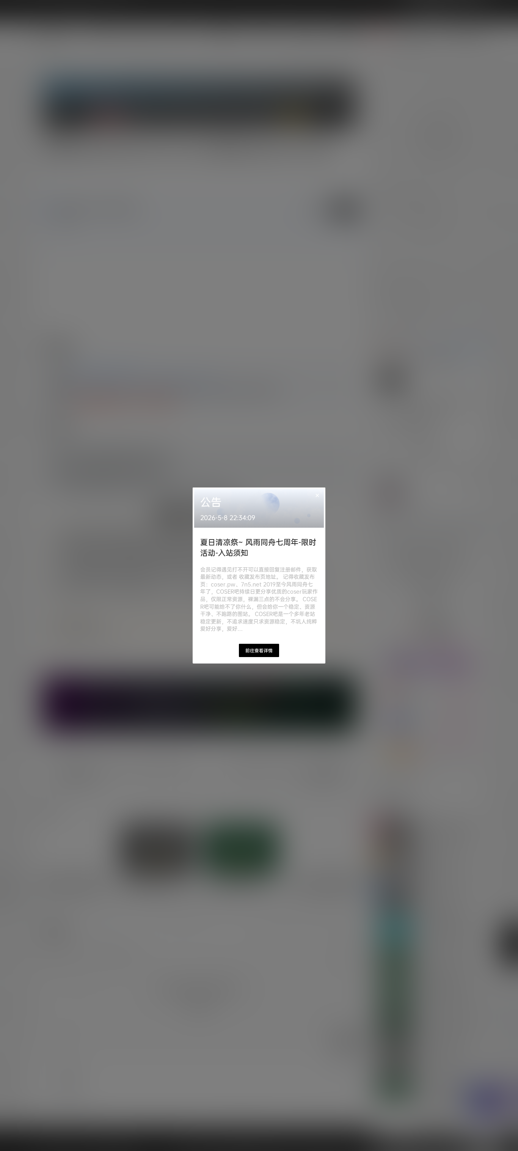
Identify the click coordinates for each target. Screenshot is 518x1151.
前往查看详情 (259, 650)
